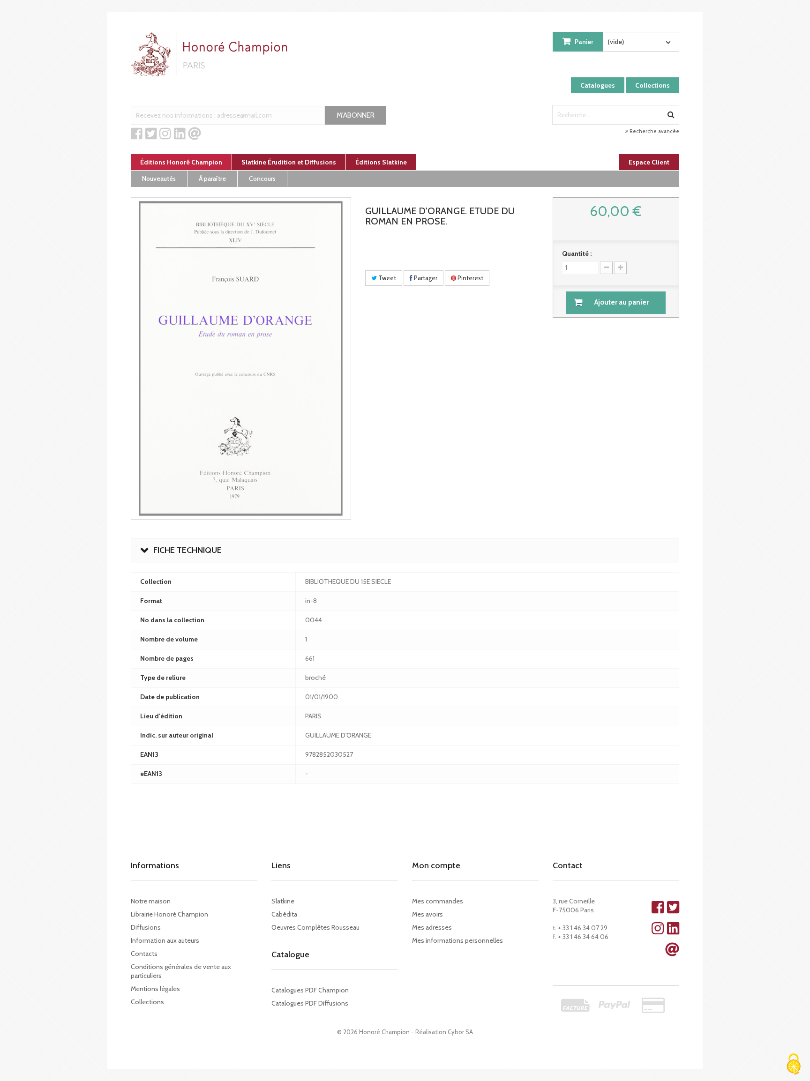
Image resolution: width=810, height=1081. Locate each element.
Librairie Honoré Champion (169, 914)
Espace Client (649, 162)
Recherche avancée (653, 131)
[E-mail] (194, 134)
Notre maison (151, 901)
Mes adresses (432, 927)
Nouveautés (159, 178)
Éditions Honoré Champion (181, 162)
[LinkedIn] (180, 134)
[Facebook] (136, 134)
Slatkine (282, 901)
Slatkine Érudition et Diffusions (288, 162)
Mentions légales (155, 988)
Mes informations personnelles (457, 940)
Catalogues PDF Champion (310, 990)
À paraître (212, 178)
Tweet (386, 278)
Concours (262, 178)
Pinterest (469, 278)
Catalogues (597, 85)
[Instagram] (165, 134)
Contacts (144, 953)
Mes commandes (437, 901)
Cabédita (284, 914)
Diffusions (146, 927)
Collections (652, 85)
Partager (424, 278)
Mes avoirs (427, 914)
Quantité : (577, 253)
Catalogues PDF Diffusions (309, 1003)
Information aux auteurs (165, 940)
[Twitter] (151, 134)
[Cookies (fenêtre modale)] (793, 1065)
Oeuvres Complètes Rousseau (315, 927)
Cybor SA (460, 1032)
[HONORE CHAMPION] (211, 54)
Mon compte (436, 865)
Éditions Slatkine (381, 162)
